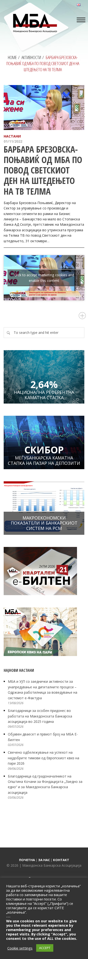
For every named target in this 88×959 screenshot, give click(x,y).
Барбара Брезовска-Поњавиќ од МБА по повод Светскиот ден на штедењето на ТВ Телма (43, 170)
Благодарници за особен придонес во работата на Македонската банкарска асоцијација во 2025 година (40, 716)
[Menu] (81, 20)
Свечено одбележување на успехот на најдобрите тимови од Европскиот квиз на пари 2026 (43, 758)
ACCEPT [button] (44, 948)
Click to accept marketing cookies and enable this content (44, 278)
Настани (12, 136)
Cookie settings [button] (20, 948)
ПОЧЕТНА (27, 860)
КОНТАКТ (61, 860)
